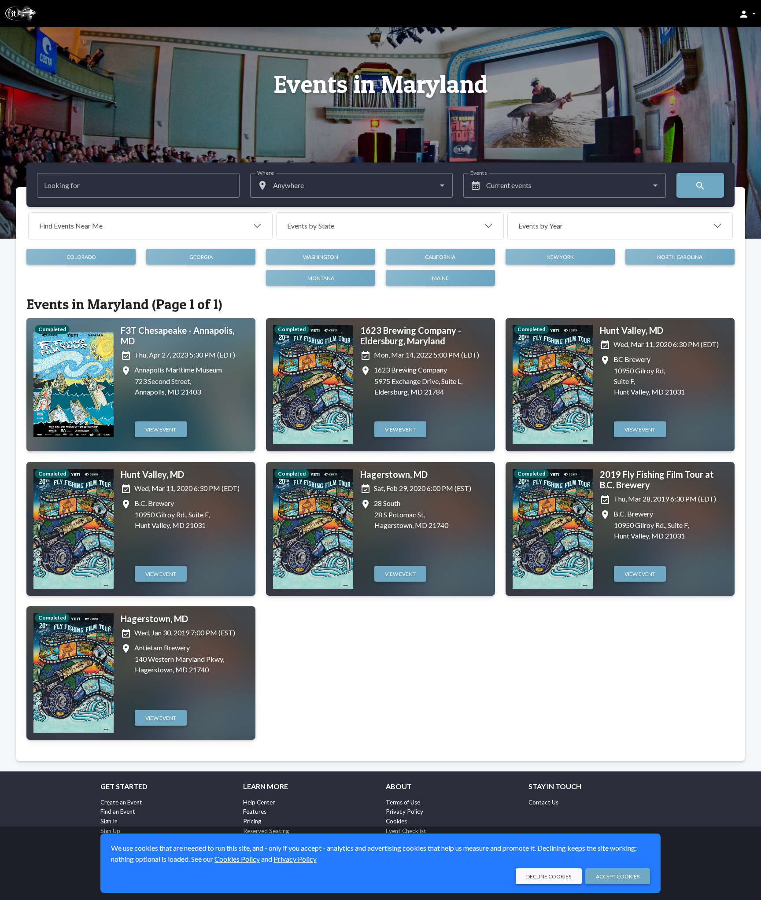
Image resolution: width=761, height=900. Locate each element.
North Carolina (679, 257)
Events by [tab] (310, 225)
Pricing (252, 821)
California (440, 257)
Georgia (201, 257)
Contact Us (543, 802)
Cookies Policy (237, 859)
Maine (440, 278)
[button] (747, 13)
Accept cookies (617, 876)
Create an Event (121, 802)
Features (254, 811)
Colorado (81, 257)
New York (560, 257)
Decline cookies (548, 876)
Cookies (396, 821)
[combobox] (351, 185)
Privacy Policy (404, 811)
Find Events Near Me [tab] (71, 225)
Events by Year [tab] (540, 225)
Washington (320, 257)
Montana (320, 278)
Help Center (259, 802)
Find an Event (117, 811)
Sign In (109, 821)
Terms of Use (403, 802)
